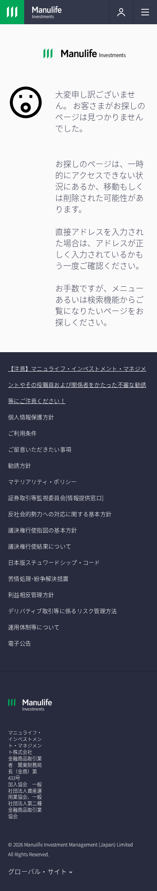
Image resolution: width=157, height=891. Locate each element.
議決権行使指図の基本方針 (43, 530)
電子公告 (19, 643)
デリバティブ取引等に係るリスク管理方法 (62, 611)
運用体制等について (34, 627)
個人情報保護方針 (31, 417)
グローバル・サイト (37, 871)
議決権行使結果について (39, 546)
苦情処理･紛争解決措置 (38, 578)
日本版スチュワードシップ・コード (54, 562)
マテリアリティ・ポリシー (42, 481)
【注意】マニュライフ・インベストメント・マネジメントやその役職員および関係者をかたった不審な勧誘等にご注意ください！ (77, 384)
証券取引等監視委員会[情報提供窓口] (55, 498)
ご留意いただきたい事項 (40, 449)
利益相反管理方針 (31, 594)
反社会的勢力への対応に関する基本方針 (60, 514)
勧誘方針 (19, 465)
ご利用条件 (22, 433)
